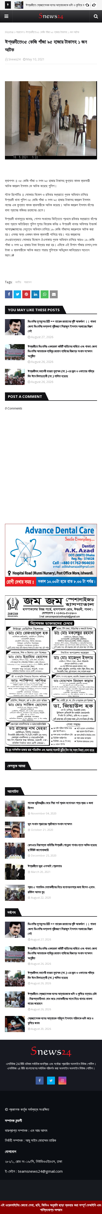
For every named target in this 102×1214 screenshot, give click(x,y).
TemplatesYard (45, 1189)
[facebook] (40, 1081)
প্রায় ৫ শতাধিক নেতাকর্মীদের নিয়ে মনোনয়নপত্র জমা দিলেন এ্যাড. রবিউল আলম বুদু (62, 889)
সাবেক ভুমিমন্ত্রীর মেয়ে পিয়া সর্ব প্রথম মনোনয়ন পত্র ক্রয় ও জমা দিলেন (60, 805)
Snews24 (14, 59)
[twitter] (51, 1081)
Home (9, 32)
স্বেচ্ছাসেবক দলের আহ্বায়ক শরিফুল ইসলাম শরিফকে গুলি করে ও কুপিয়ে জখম (60, 1020)
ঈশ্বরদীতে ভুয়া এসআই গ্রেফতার (45, 866)
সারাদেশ (20, 32)
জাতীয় (18, 282)
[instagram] (62, 1081)
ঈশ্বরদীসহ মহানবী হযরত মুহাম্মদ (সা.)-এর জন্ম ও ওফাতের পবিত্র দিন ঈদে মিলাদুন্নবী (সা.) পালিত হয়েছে (61, 373)
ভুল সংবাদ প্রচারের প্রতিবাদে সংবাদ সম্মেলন (50, 824)
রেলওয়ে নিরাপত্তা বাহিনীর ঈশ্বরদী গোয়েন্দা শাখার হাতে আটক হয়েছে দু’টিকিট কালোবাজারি (62, 847)
